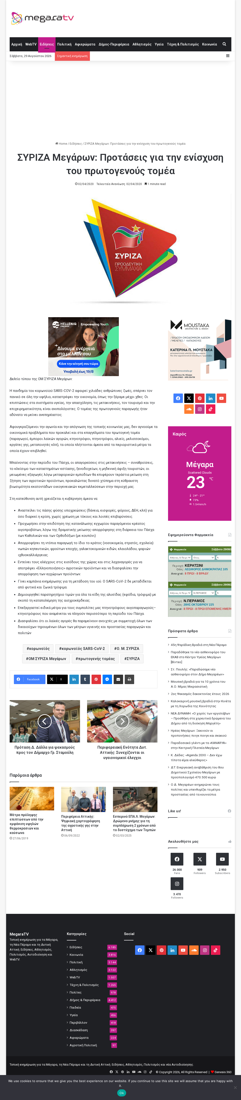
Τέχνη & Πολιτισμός (183, 44)
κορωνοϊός (39, 648)
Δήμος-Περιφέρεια (114, 44)
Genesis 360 (223, 1072)
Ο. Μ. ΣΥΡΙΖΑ (128, 648)
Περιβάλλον (78, 1022)
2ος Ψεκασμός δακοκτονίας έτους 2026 (200, 694)
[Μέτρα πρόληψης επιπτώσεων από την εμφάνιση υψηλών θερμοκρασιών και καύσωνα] (32, 798)
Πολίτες (76, 992)
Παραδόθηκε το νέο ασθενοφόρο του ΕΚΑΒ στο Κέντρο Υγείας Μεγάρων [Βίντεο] (198, 657)
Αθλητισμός (142, 44)
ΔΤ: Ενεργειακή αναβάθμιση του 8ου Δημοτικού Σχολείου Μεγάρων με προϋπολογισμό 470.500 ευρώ (197, 772)
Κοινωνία (209, 44)
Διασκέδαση (79, 1030)
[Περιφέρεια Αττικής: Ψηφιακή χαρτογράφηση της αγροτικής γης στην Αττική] (83, 799)
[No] (235, 1087)
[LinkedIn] (74, 679)
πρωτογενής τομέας (96, 659)
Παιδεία (75, 1007)
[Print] (129, 679)
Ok (122, 1093)
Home (62, 143)
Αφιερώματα (85, 44)
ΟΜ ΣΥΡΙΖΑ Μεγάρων (47, 659)
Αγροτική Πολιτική (83, 1045)
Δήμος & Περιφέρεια (85, 1000)
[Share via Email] (118, 679)
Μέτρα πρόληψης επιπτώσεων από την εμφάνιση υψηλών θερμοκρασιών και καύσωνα (26, 824)
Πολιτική (64, 44)
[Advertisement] (120, 101)
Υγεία (159, 44)
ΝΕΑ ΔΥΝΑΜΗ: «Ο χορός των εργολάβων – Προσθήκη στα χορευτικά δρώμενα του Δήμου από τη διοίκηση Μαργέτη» (201, 718)
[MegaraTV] (44, 18)
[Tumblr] (85, 679)
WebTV (30, 44)
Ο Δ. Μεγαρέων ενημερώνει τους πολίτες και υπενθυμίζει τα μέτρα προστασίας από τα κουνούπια (195, 789)
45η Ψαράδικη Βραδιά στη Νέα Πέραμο (199, 645)
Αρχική (16, 44)
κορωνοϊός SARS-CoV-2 (83, 648)
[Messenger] (107, 679)
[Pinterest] (96, 679)
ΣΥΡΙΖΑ (133, 659)
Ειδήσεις (47, 44)
